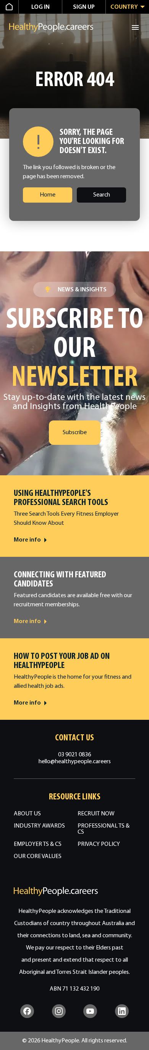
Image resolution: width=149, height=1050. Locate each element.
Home (47, 195)
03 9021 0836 (74, 755)
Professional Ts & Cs (104, 829)
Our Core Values (38, 856)
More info (27, 540)
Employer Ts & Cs (38, 844)
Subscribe (75, 433)
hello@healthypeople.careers (75, 762)
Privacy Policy (99, 844)
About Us (27, 814)
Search (101, 195)
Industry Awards (39, 826)
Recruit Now (96, 814)
